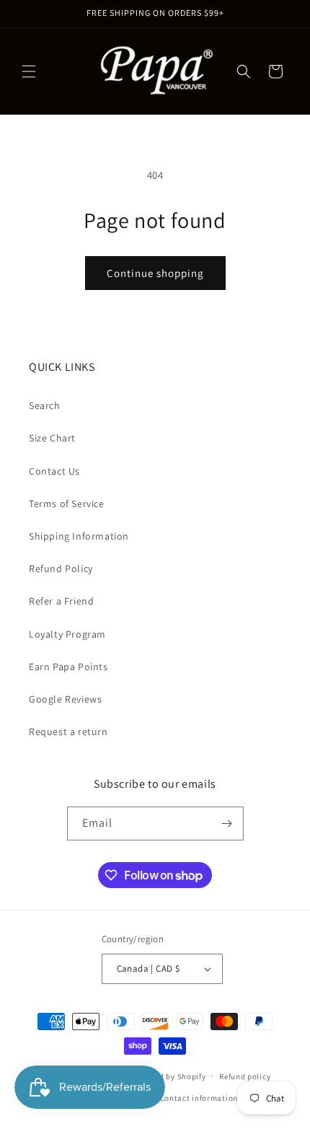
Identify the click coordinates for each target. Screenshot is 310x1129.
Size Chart (52, 437)
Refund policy (244, 1076)
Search (45, 405)
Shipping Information (79, 536)
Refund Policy (61, 568)
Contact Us (54, 471)
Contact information (199, 1098)
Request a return (68, 731)
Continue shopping (155, 273)
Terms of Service (67, 503)
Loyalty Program (67, 634)
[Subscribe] (227, 823)
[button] (29, 71)
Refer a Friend (61, 600)
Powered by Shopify (169, 1076)
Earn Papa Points (68, 666)
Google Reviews (65, 699)
